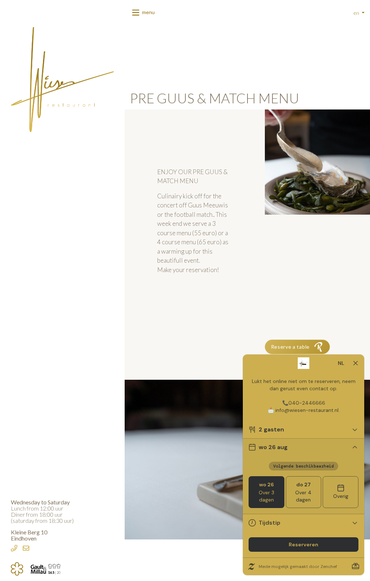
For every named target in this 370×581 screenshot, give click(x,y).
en (357, 13)
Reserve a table (290, 347)
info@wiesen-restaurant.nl (26, 549)
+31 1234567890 (14, 549)
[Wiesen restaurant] (62, 79)
